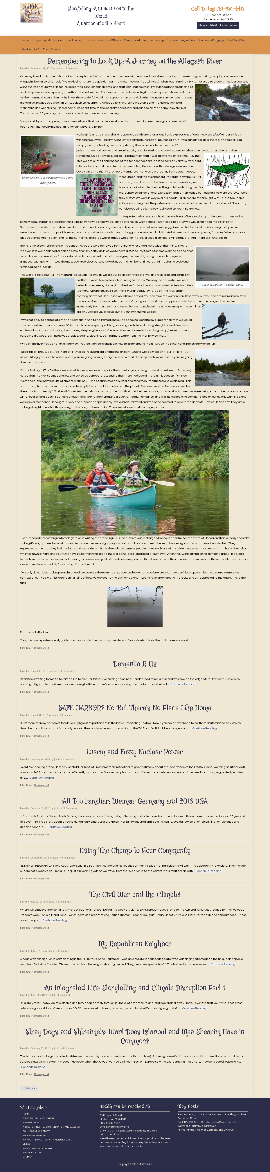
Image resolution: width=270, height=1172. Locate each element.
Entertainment (74, 40)
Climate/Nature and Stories (104, 40)
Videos (55, 49)
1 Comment (69, 759)
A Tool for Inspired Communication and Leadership (44, 1127)
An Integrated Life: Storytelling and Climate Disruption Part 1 (135, 988)
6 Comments (68, 1048)
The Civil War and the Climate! (135, 895)
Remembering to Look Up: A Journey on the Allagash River (135, 61)
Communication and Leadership (144, 40)
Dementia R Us (135, 664)
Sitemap (27, 1157)
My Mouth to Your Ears (34, 49)
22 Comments (69, 808)
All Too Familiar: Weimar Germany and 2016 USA (135, 801)
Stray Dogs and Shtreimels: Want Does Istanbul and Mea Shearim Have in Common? (135, 1036)
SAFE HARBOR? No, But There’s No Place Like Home (135, 708)
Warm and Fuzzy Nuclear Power (135, 752)
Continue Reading (183, 684)
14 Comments (71, 68)
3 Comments (66, 671)
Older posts (29, 1088)
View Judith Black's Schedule (217, 25)
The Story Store (236, 40)
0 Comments (68, 857)
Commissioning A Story (181, 40)
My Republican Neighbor (135, 944)
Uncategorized (41, 648)
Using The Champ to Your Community (135, 851)
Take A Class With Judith (37, 1148)
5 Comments (66, 715)
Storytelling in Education (47, 40)
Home (25, 40)
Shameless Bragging (211, 40)
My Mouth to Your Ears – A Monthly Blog (44, 1140)
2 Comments (64, 901)
